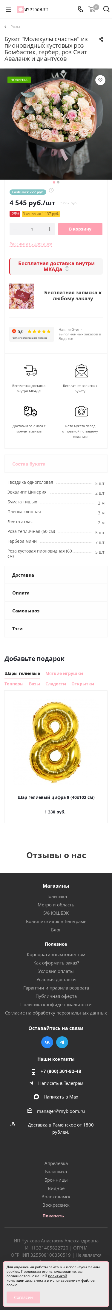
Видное (56, 1188)
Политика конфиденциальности (56, 1004)
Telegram (62, 1042)
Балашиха (56, 1171)
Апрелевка (56, 1163)
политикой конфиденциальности (37, 1278)
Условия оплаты (56, 971)
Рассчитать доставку (31, 244)
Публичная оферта (56, 996)
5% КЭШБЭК (56, 913)
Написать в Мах (61, 1097)
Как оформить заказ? (56, 963)
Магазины (56, 886)
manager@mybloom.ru (61, 1111)
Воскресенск (56, 1205)
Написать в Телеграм (60, 1083)
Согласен (23, 1297)
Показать (53, 1216)
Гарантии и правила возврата (56, 988)
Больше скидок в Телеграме (56, 921)
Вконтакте (47, 1042)
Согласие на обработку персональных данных (56, 1013)
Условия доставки (56, 979)
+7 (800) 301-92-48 (61, 1071)
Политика (56, 896)
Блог (56, 930)
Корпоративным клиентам (56, 954)
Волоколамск (56, 1196)
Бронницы (56, 1180)
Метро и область (56, 905)
